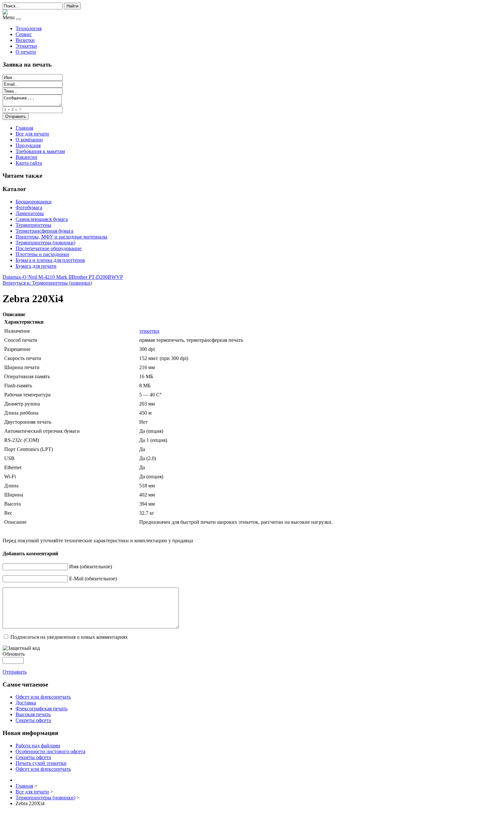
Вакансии (26, 157)
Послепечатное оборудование (48, 248)
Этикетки (26, 46)
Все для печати (32, 133)
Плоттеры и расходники (42, 254)
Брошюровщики (34, 201)
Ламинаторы (30, 213)
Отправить (15, 672)
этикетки (149, 331)
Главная (24, 128)
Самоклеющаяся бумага (42, 219)
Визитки (25, 40)
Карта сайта (29, 163)
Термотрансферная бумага (44, 231)
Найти (72, 6)
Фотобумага (29, 207)
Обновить (14, 654)
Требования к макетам (40, 151)
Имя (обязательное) (90, 566)
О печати (26, 52)
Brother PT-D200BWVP (97, 277)
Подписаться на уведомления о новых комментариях (69, 637)
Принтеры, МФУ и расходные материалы (61, 236)
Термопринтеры (33, 225)
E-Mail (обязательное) (93, 578)
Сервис (24, 34)
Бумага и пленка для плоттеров (50, 260)
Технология (29, 28)
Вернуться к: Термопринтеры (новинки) (47, 283)
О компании (29, 139)
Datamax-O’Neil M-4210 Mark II (37, 277)
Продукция (28, 145)
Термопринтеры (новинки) (45, 242)
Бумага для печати (36, 266)
